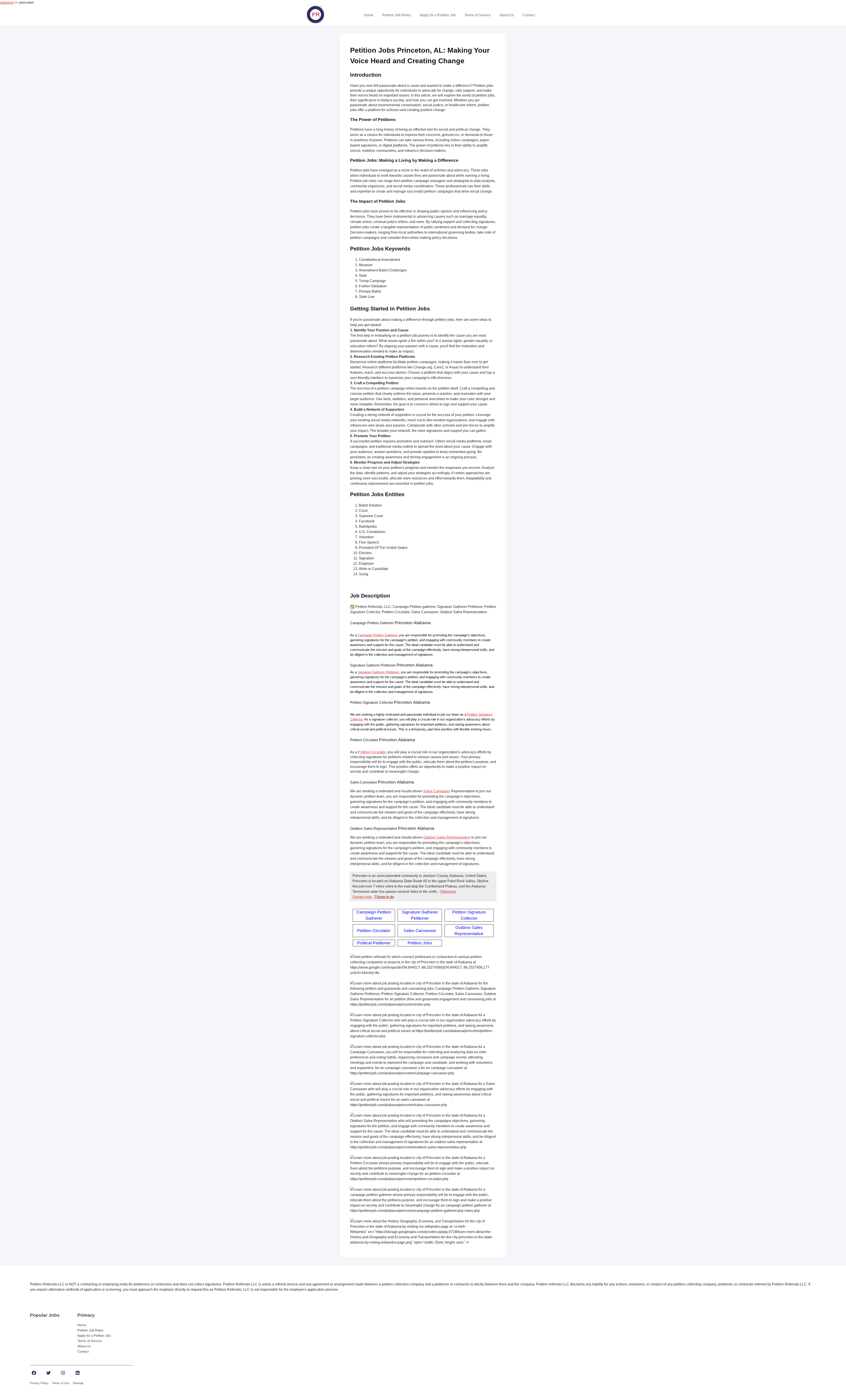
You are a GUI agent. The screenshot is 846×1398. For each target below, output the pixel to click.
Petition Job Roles (396, 15)
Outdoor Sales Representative (446, 837)
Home (368, 15)
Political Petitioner (374, 943)
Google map (362, 897)
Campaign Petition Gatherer (377, 635)
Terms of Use (60, 1383)
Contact (529, 15)
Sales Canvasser (436, 791)
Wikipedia (448, 891)
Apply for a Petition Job (438, 15)
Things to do (384, 897)
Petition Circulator (372, 752)
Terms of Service (478, 15)
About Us (506, 15)
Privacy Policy (39, 1383)
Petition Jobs (420, 943)
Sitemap (78, 1383)
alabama (7, 2)
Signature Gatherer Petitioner (378, 672)
